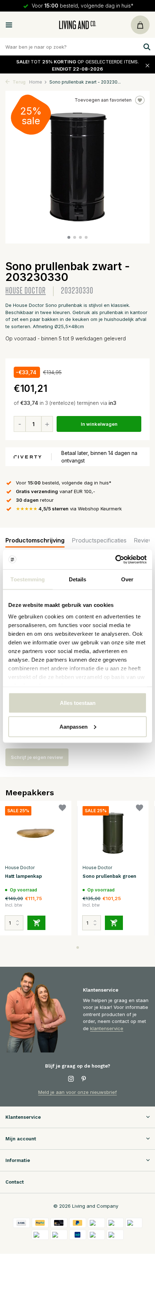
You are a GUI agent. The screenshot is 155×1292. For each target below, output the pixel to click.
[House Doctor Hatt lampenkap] (35, 833)
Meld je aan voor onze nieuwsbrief (77, 1092)
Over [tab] (127, 579)
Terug (19, 82)
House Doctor (25, 290)
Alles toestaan (78, 703)
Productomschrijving (35, 540)
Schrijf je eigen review (37, 757)
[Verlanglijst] (62, 808)
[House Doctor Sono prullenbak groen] (113, 833)
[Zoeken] (146, 46)
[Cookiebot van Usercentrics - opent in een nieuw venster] (115, 559)
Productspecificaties (99, 540)
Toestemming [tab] (27, 579)
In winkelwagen (99, 424)
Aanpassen (73, 726)
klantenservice (106, 1028)
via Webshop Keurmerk (69, 508)
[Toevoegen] (36, 923)
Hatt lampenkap (23, 876)
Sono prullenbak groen (109, 876)
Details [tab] (78, 579)
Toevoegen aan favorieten (103, 100)
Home (35, 82)
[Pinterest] (84, 1079)
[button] (68, 237)
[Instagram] (71, 1079)
